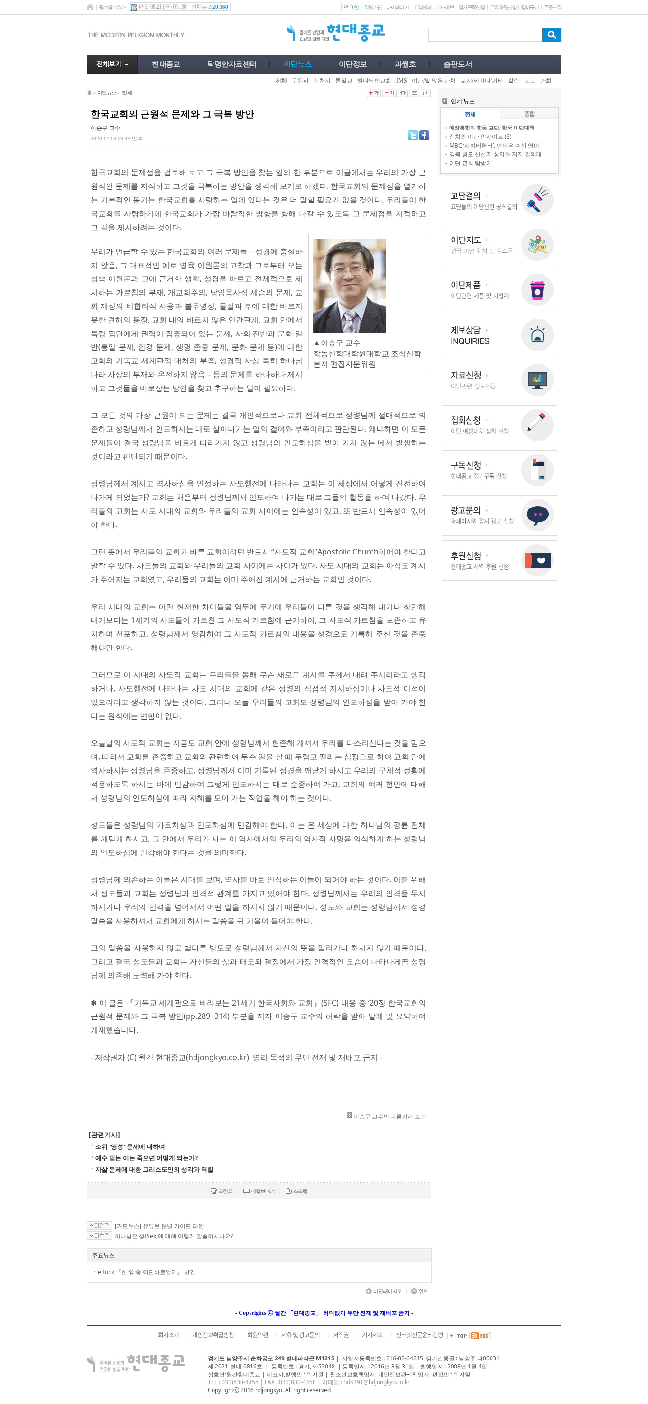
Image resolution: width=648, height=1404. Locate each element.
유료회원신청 (503, 7)
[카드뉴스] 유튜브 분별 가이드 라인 (159, 1226)
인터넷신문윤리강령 (419, 1334)
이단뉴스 (106, 92)
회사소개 (168, 1334)
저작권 (341, 1334)
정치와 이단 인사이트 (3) (480, 136)
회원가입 (372, 7)
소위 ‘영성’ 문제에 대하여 (130, 1146)
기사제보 (445, 7)
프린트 (225, 1191)
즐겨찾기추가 (112, 7)
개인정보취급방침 (213, 1334)
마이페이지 (397, 7)
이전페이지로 (387, 1291)
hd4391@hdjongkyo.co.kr (376, 1382)
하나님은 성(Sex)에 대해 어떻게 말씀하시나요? (174, 1236)
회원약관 (257, 1334)
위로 (423, 1291)
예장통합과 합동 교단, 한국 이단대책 (492, 127)
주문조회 (552, 7)
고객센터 (422, 7)
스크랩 (300, 1191)
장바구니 (529, 7)
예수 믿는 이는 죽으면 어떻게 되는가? (146, 1158)
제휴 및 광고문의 (300, 1334)
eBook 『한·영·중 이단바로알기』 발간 (146, 1272)
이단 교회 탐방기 (470, 163)
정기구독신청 (471, 7)
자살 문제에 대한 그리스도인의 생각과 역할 (154, 1169)
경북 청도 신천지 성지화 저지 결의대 (495, 154)
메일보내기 (263, 1191)
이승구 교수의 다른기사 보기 (389, 1116)
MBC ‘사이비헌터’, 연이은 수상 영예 (494, 145)
